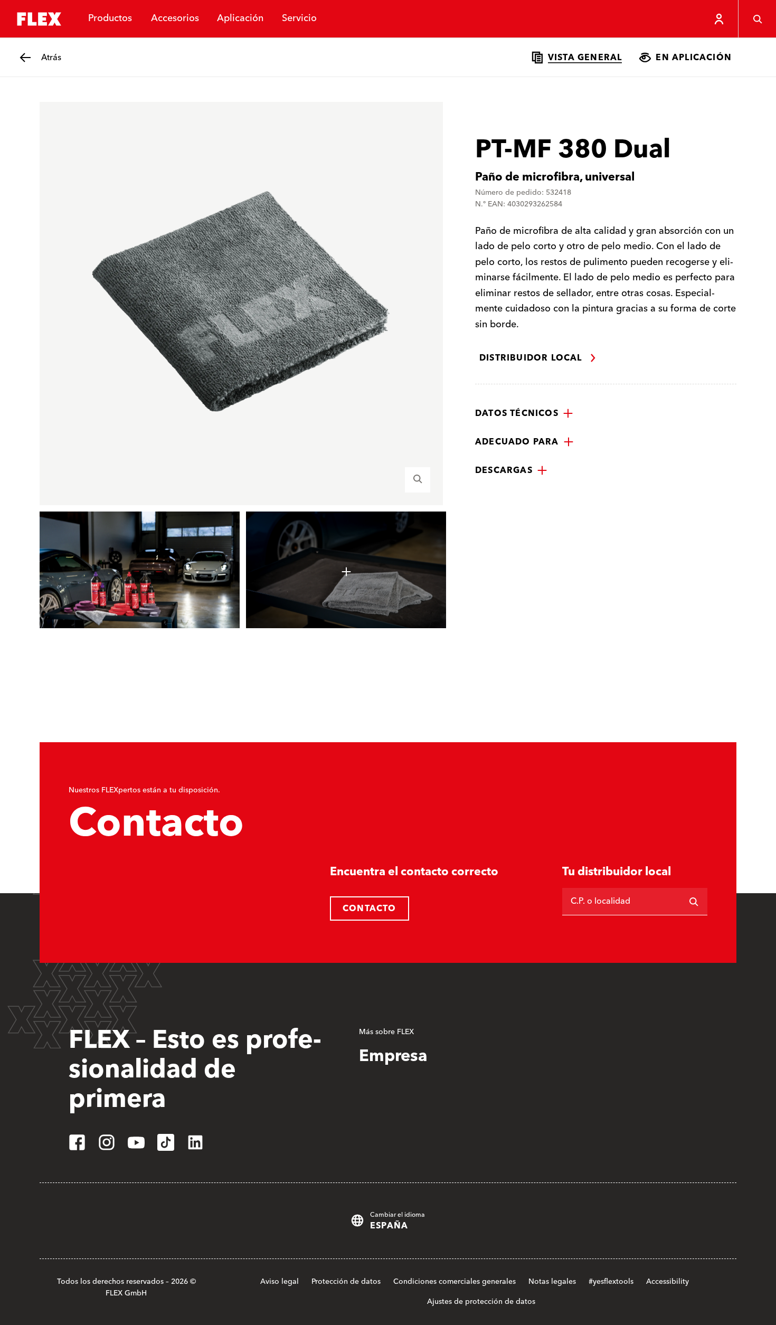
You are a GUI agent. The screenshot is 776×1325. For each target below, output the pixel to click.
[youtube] (136, 1142)
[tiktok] (166, 1142)
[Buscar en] (693, 901)
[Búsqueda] (757, 19)
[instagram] (106, 1142)
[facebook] (77, 1142)
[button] (524, 413)
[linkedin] (195, 1142)
